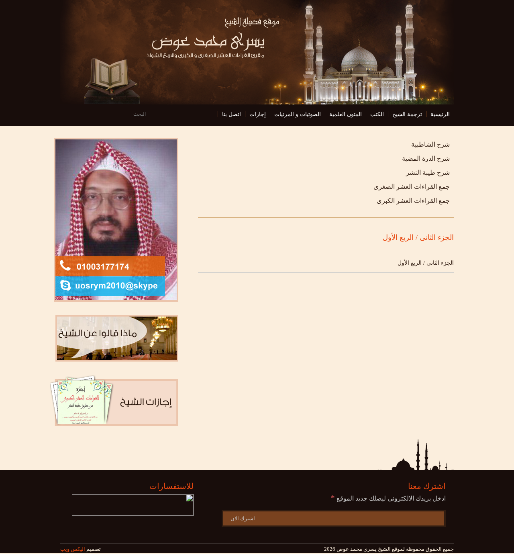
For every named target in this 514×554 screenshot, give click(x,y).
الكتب (377, 114)
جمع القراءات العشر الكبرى (413, 200)
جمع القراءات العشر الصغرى (411, 186)
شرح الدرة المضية (426, 158)
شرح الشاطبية (430, 144)
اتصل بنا (231, 114)
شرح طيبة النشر (428, 172)
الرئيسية (440, 114)
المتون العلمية (345, 114)
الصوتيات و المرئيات (297, 114)
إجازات (257, 114)
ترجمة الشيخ (407, 114)
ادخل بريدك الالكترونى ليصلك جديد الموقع (388, 498)
